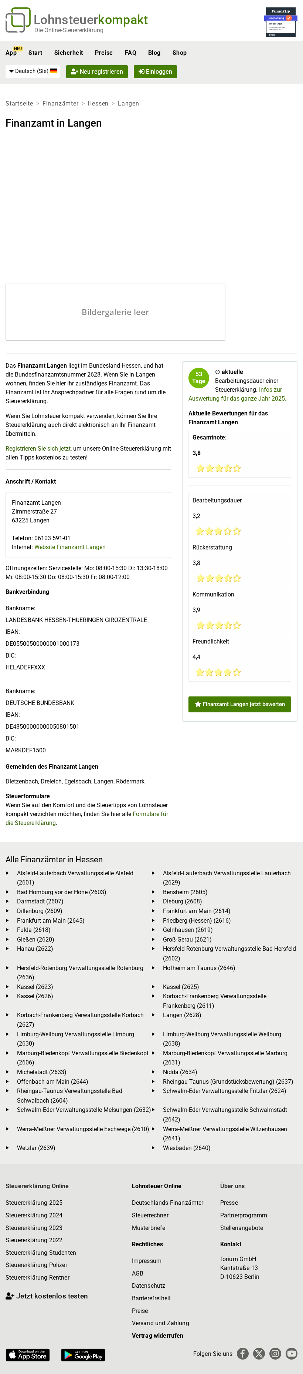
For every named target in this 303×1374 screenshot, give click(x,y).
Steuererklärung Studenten (41, 1252)
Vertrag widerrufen (158, 1335)
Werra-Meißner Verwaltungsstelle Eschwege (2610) (83, 1129)
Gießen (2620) (35, 939)
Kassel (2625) (181, 986)
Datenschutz (149, 1285)
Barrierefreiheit (151, 1298)
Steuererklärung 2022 (34, 1240)
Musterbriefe (149, 1227)
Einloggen (158, 71)
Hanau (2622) (35, 948)
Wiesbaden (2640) (187, 1147)
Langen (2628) (182, 1015)
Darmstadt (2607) (40, 901)
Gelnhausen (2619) (188, 929)
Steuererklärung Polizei (36, 1264)
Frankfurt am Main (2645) (51, 920)
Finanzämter (60, 103)
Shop (180, 52)
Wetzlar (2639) (36, 1147)
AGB (137, 1273)
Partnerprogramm (243, 1215)
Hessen (98, 103)
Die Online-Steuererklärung (68, 30)
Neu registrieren (100, 71)
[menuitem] (33, 71)
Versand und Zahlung (160, 1323)
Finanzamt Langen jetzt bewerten (243, 704)
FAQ (130, 52)
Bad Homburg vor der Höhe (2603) (61, 892)
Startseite (19, 103)
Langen (128, 103)
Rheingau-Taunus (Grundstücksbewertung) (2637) (228, 1081)
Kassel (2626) (35, 996)
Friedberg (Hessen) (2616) (197, 920)
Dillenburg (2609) (39, 911)
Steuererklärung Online (37, 1186)
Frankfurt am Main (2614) (197, 911)
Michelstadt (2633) (42, 1072)
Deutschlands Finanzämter (168, 1202)
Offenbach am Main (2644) (52, 1081)
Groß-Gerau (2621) (187, 939)
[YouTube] (291, 1354)
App (11, 52)
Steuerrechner (150, 1215)
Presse (229, 1202)
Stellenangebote (241, 1227)
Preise (104, 52)
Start (35, 52)
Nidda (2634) (180, 1072)
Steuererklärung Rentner (37, 1277)
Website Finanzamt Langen (70, 547)
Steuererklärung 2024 (34, 1215)
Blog (154, 52)
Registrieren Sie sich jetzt (38, 448)
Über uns (232, 1186)
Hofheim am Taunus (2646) (199, 968)
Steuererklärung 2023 (34, 1227)
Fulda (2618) (34, 929)
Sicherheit (68, 52)
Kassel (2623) (35, 986)
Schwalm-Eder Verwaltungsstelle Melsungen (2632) (84, 1109)
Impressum (146, 1260)
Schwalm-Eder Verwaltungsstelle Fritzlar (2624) (224, 1090)
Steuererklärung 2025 (34, 1202)
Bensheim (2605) (185, 892)
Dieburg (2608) (182, 901)
